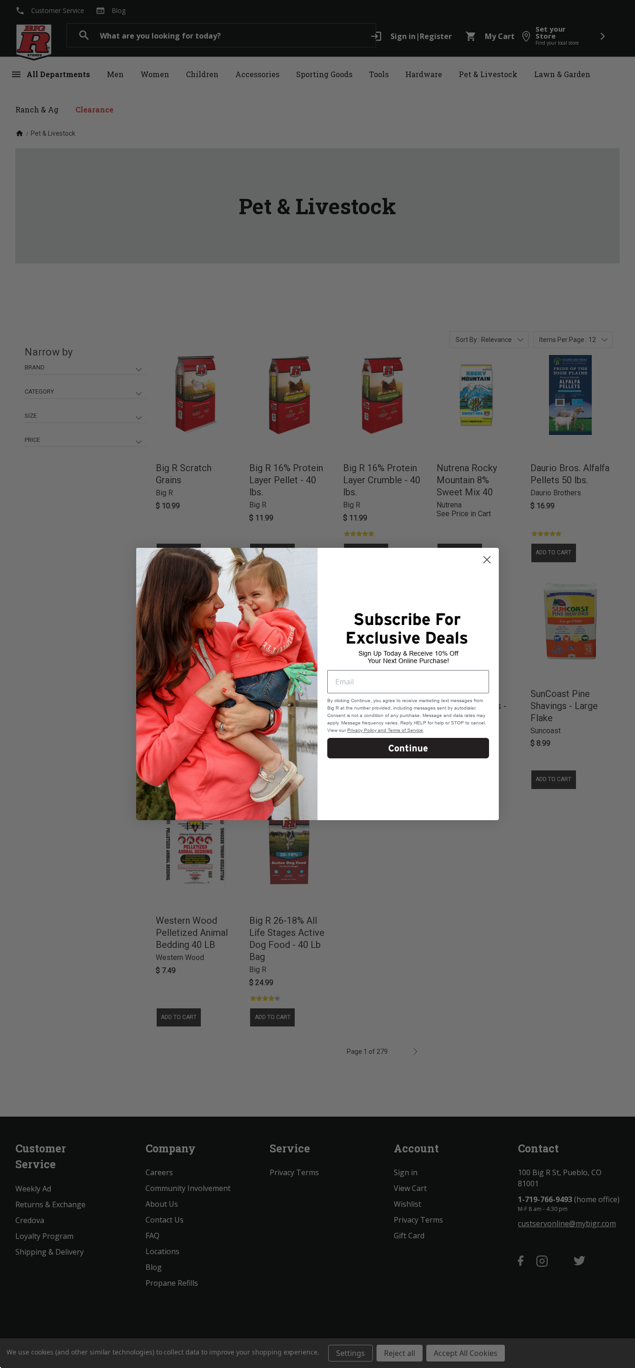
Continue (408, 748)
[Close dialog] (487, 560)
